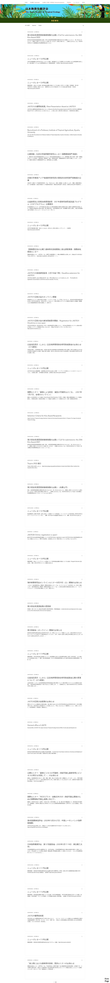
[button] (83, 25)
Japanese (34, 25)
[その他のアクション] (82, 32)
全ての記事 (27, 25)
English (40, 25)
